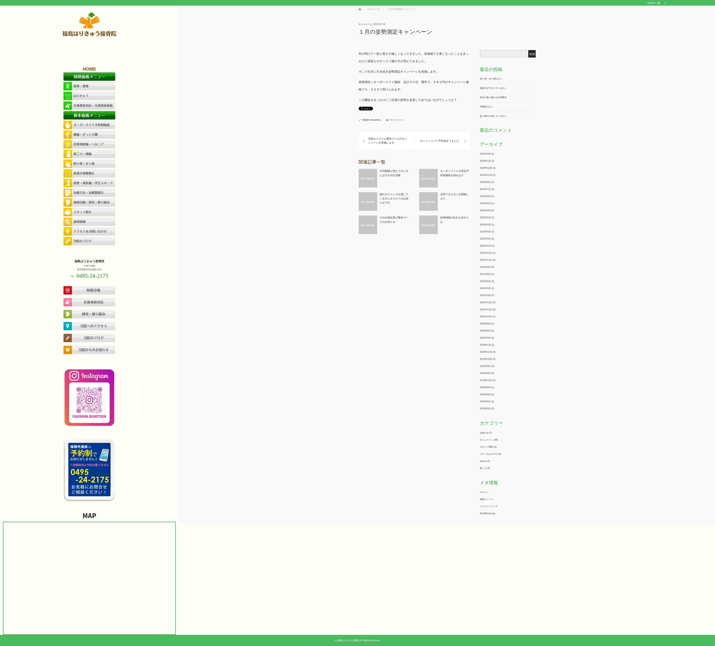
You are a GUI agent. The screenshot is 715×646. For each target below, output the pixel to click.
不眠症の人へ (486, 106)
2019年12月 (486, 352)
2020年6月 (485, 330)
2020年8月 (485, 323)
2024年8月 (485, 182)
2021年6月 (485, 281)
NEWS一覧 (653, 2)
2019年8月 (485, 373)
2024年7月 (485, 189)
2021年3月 (485, 295)
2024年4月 (485, 210)
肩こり (483, 468)
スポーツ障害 (486, 447)
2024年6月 (485, 196)
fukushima (375, 120)
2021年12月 (486, 253)
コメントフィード (489, 506)
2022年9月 (485, 231)
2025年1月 (485, 161)
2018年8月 (485, 394)
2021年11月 (486, 260)
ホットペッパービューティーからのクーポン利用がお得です (61, 2)
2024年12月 (486, 168)
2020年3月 (485, 338)
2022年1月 (485, 246)
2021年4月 (485, 288)
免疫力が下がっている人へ (493, 88)
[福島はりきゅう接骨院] (89, 35)
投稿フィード (486, 499)
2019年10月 (486, 359)
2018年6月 (485, 401)
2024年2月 (485, 217)
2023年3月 (485, 224)
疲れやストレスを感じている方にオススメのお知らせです (394, 198)
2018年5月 (485, 408)
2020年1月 (485, 345)
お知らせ (484, 432)
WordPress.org (487, 513)
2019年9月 (485, 366)
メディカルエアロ (489, 454)
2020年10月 (486, 316)
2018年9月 (485, 387)
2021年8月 (485, 274)
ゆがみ (483, 461)
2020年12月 (486, 302)
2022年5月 (485, 238)
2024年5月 (485, 203)
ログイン (484, 492)
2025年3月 (485, 154)
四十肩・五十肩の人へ (491, 78)
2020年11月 (486, 309)
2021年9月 (485, 267)
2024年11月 (486, 175)
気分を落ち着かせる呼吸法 (493, 97)
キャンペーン (365, 24)
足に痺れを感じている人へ (493, 116)
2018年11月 (486, 380)
